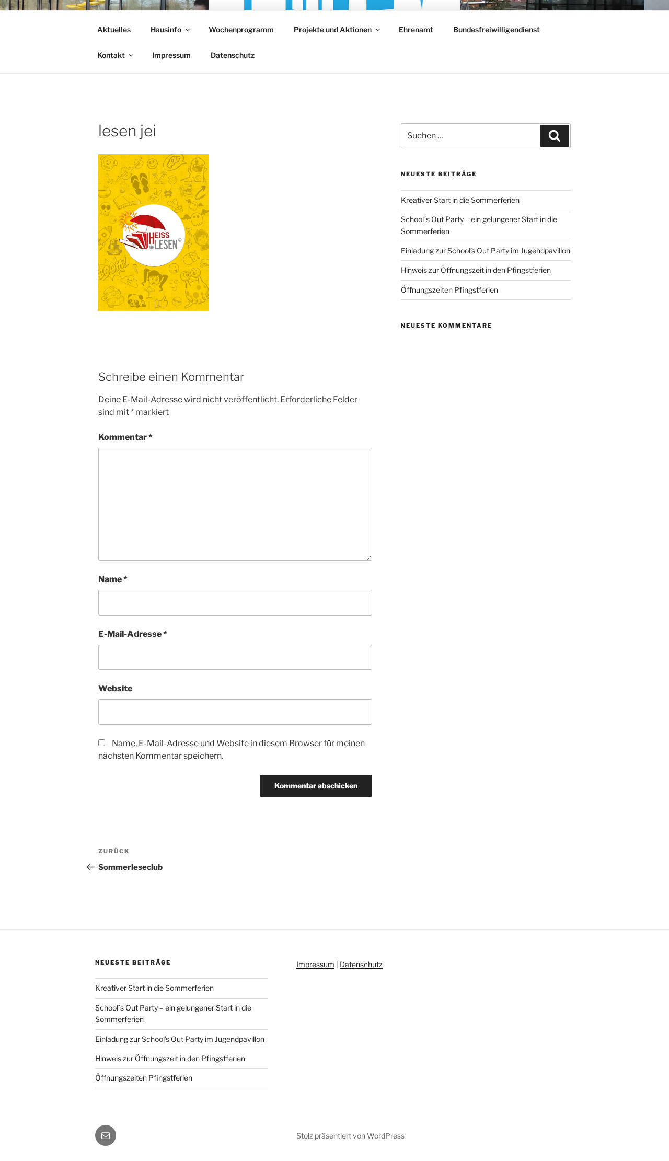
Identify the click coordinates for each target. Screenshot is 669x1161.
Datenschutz (233, 55)
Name (113, 579)
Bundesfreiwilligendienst (496, 29)
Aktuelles (114, 29)
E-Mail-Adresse (132, 634)
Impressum (171, 55)
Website (115, 688)
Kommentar (125, 437)
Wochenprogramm (241, 29)
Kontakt (111, 55)
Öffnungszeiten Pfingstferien (449, 289)
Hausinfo (166, 29)
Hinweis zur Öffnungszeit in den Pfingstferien (476, 269)
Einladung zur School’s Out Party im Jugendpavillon (485, 250)
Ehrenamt (416, 29)
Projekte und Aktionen (333, 29)
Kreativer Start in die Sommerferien (460, 199)
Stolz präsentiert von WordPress (350, 1135)
